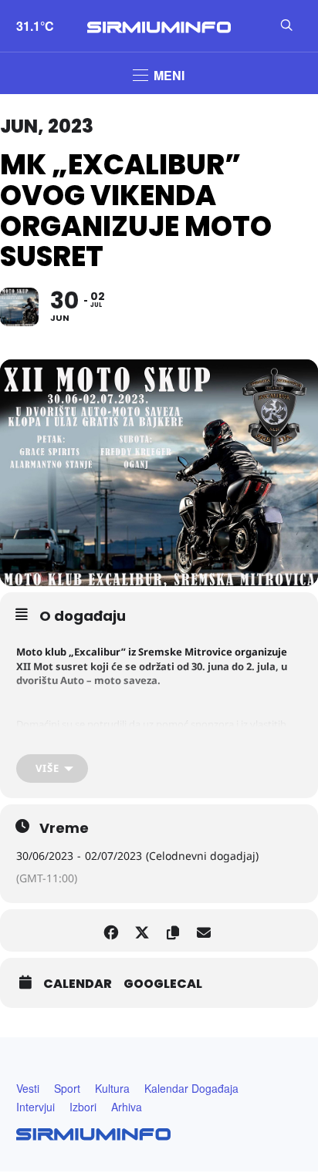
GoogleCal (162, 984)
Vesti (27, 1088)
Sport (67, 1088)
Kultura (112, 1088)
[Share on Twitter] (141, 930)
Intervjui (35, 1106)
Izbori (82, 1106)
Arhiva (126, 1106)
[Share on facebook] (110, 930)
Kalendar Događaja (191, 1088)
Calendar (77, 984)
